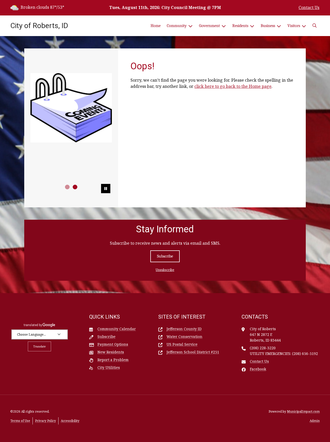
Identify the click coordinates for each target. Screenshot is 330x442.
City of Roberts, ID (39, 25)
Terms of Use (20, 421)
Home (156, 25)
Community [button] (177, 25)
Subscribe (165, 256)
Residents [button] (240, 25)
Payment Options (112, 344)
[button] (314, 26)
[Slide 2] (75, 187)
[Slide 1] (67, 187)
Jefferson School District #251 (193, 352)
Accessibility (70, 421)
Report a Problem (113, 359)
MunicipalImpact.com (303, 411)
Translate (39, 346)
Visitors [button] (293, 25)
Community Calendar (116, 328)
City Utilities (108, 367)
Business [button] (268, 25)
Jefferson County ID (184, 328)
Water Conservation (184, 336)
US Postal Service (182, 344)
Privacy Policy (45, 421)
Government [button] (209, 25)
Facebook (258, 369)
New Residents (110, 352)
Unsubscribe (165, 270)
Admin (315, 421)
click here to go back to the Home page (232, 86)
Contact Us (309, 7)
